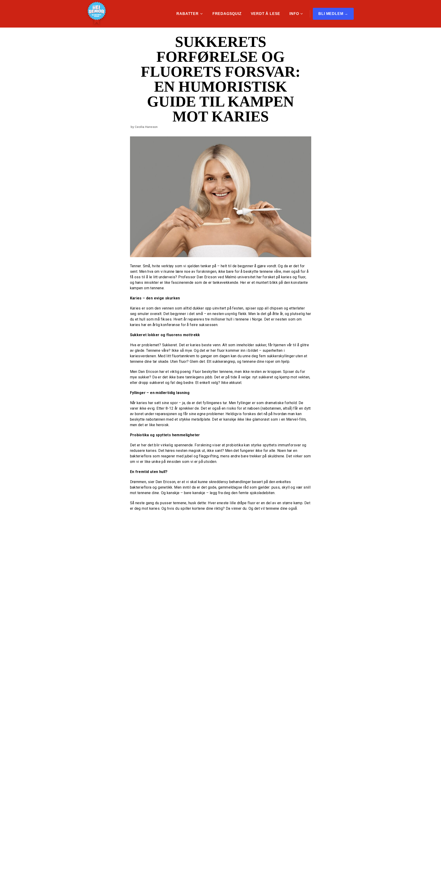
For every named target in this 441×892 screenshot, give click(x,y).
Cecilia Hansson (146, 127)
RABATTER (187, 14)
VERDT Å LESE (265, 14)
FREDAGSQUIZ (227, 14)
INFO (294, 14)
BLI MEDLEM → (333, 14)
